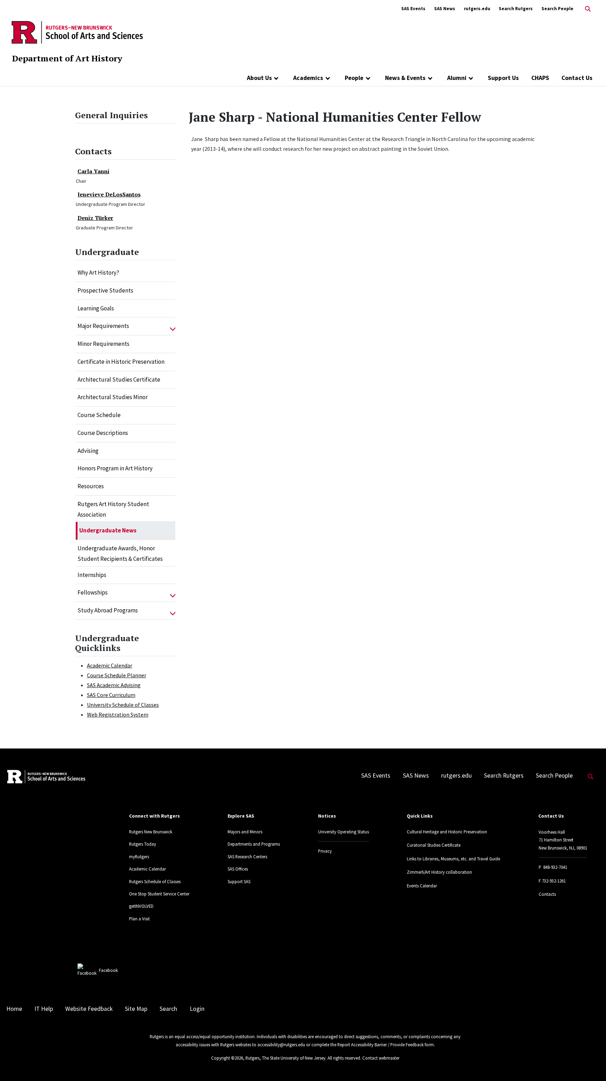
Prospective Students (105, 290)
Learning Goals (96, 308)
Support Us (503, 78)
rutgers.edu (477, 9)
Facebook (108, 970)
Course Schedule (99, 415)
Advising (88, 451)
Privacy (325, 851)
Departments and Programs (254, 844)
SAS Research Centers (247, 856)
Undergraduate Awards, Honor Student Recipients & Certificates (120, 553)
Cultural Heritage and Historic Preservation (447, 831)
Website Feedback (89, 1009)
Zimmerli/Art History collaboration (439, 872)
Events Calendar (422, 885)
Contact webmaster (380, 1058)
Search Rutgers (516, 9)
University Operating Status (343, 831)
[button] (172, 326)
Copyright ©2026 (227, 1058)
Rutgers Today (142, 844)
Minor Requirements (103, 344)
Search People (557, 9)
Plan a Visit (139, 918)
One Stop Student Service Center (159, 894)
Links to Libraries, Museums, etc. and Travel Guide (453, 858)
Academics (308, 78)
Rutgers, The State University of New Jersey (285, 1058)
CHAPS (540, 78)
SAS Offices (238, 869)
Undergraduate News (107, 530)
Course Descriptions (103, 433)
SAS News (444, 9)
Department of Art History (67, 58)
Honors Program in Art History (115, 468)
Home (14, 1009)
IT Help (43, 1009)
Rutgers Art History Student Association (113, 509)
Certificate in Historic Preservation (121, 361)
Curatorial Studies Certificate (433, 845)
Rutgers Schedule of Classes (155, 881)
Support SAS (239, 881)
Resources (91, 486)
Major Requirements (103, 326)
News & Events (405, 78)
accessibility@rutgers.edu (281, 1044)
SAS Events (413, 9)
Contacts (547, 894)
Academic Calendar (109, 665)
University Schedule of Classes (123, 704)
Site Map (136, 1009)
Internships (92, 575)
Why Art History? (98, 272)
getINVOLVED (141, 906)
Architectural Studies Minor (113, 397)
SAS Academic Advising (114, 685)
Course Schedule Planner (116, 675)
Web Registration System (117, 714)
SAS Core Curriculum (111, 694)
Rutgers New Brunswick (150, 831)
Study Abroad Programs (108, 610)
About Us (259, 78)
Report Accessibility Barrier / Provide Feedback (380, 1044)
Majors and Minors (245, 831)
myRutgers (139, 856)
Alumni (456, 78)
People (354, 78)
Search (168, 1009)
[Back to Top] (591, 1064)
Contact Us (576, 78)
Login (197, 1009)
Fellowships (93, 592)
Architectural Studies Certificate (119, 379)
